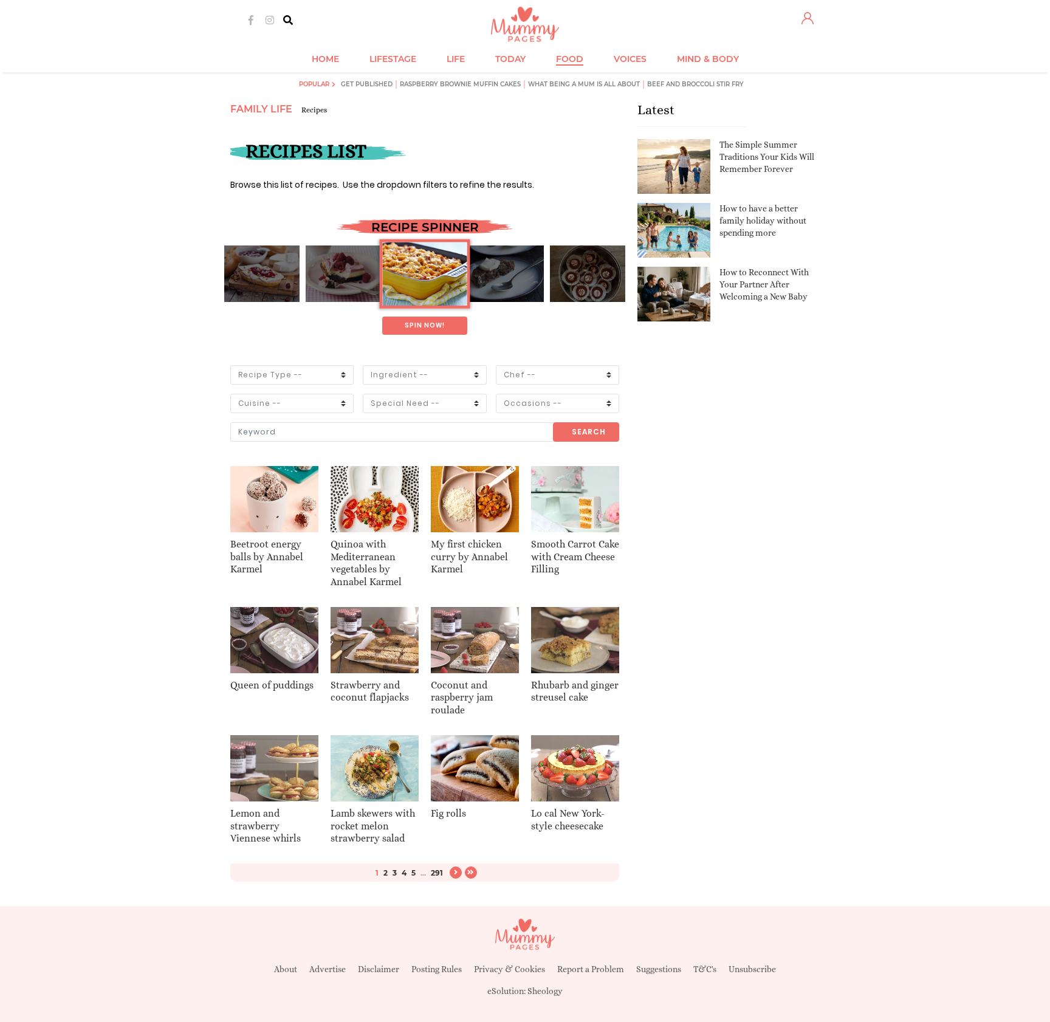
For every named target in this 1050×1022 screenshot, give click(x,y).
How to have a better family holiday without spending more (762, 220)
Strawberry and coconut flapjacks (370, 691)
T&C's (704, 969)
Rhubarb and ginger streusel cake (575, 691)
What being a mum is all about (584, 84)
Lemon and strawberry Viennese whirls (265, 826)
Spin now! (425, 325)
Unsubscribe (752, 969)
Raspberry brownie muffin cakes (460, 84)
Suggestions (658, 969)
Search (589, 432)
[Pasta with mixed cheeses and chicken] (424, 274)
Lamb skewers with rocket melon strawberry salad (373, 826)
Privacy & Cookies (509, 969)
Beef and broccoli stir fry (695, 84)
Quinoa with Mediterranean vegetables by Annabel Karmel (366, 563)
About (285, 969)
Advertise (327, 969)
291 (437, 872)
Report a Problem (590, 969)
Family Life (261, 109)
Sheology (545, 991)
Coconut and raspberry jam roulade (462, 697)
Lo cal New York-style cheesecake (568, 820)
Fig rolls (448, 813)
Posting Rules (436, 969)
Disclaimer (378, 969)
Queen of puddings (272, 685)
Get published (367, 84)
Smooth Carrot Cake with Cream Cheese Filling (575, 556)
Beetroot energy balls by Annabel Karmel (266, 556)
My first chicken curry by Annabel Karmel (469, 556)
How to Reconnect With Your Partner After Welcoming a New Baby (764, 284)
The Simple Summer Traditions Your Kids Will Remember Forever (766, 156)
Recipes (314, 110)
